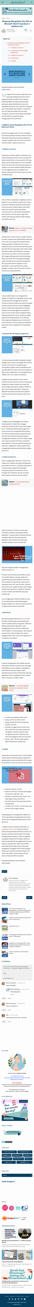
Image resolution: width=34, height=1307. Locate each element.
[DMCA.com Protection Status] (7, 1142)
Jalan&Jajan (23, 1162)
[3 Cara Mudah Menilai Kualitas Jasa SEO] (5, 485)
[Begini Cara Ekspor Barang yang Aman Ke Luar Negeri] (5, 232)
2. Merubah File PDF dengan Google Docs (19, 51)
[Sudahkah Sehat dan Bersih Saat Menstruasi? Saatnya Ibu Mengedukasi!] (17, 1279)
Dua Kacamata (6, 1158)
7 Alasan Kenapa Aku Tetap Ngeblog (12, 1261)
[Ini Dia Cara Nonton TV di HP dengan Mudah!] (5, 956)
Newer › (29, 897)
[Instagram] (18, 1299)
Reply (4, 998)
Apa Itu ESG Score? (14, 926)
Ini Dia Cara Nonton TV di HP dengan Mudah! (18, 952)
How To (4, 871)
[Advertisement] (17, 507)
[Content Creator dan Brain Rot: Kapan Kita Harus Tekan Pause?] (5, 922)
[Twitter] (12, 1299)
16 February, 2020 (21, 1003)
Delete (9, 998)
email (26, 1091)
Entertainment (17, 1158)
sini (13, 1089)
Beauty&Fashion (24, 1152)
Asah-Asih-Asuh (8, 1152)
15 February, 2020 (21, 983)
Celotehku (26, 1155)
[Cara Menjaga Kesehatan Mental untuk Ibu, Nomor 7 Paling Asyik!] (5, 939)
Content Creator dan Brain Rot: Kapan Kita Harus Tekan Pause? (20, 918)
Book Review (16, 1155)
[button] (4, 38)
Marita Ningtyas (15, 989)
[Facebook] (9, 1299)
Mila (7, 1015)
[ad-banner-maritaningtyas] (15, 1120)
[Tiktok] (16, 1299)
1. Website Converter (17, 48)
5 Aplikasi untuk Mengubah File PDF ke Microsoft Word (19, 44)
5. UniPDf (13, 61)
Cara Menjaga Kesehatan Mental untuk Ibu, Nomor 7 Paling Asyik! (20, 935)
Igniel (19, 1304)
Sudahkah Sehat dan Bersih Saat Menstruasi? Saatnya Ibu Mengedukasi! (15, 1282)
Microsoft (24, 619)
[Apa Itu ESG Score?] (5, 931)
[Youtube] (25, 1299)
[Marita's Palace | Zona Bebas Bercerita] (17, 2)
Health (27, 1158)
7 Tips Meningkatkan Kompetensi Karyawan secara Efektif (19, 688)
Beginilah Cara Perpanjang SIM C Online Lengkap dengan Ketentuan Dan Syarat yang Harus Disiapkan (19, 944)
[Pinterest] (22, 1299)
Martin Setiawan (11, 983)
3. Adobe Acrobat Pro (17, 55)
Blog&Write (6, 1155)
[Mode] (32, 2)
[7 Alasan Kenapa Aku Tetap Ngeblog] (17, 1259)
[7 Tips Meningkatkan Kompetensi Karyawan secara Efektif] (5, 690)
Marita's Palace (21, 1073)
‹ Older (4, 897)
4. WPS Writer (14, 58)
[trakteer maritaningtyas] (13, 1136)
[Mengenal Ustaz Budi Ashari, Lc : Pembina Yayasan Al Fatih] (17, 1238)
